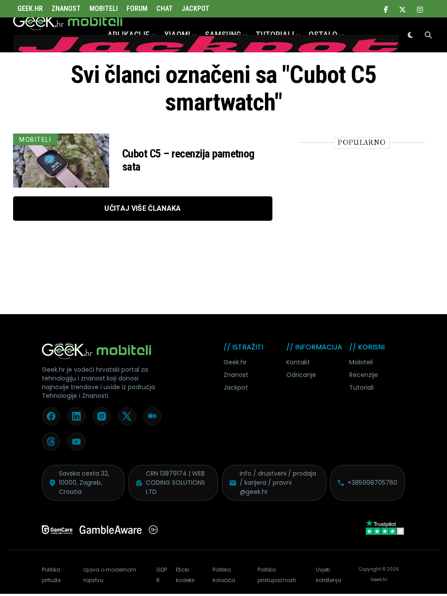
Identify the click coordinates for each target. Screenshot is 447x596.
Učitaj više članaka (142, 208)
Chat (164, 8)
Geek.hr (235, 362)
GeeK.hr (30, 8)
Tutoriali (361, 387)
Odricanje (301, 374)
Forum (137, 8)
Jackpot (196, 8)
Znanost (66, 8)
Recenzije (363, 374)
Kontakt (298, 362)
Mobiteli (103, 8)
